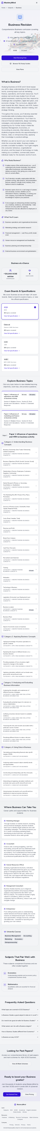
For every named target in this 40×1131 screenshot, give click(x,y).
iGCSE (16, 1110)
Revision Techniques (22, 1117)
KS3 (11, 1110)
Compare (20, 1119)
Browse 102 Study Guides (21, 63)
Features (4, 1117)
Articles (25, 1112)
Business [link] (19, 7)
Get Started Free (11, 1094)
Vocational (22, 1110)
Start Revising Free (20, 58)
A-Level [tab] (24, 50)
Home (3, 7)
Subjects (10, 7)
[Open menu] (37, 3)
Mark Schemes (34, 1117)
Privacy (23, 1124)
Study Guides (17, 1112)
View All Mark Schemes (20, 1064)
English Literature (31, 1110)
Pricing (11, 1124)
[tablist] (20, 50)
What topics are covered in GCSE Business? (16, 1010)
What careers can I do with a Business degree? (17, 1026)
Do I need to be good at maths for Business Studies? (18, 1021)
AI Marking (11, 1117)
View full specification (11, 316)
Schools (17, 1124)
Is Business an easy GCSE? (10, 1037)
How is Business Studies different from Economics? (18, 1032)
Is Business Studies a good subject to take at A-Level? (19, 1015)
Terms (29, 1124)
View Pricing (29, 1094)
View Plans (20, 69)
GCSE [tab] (15, 50)
